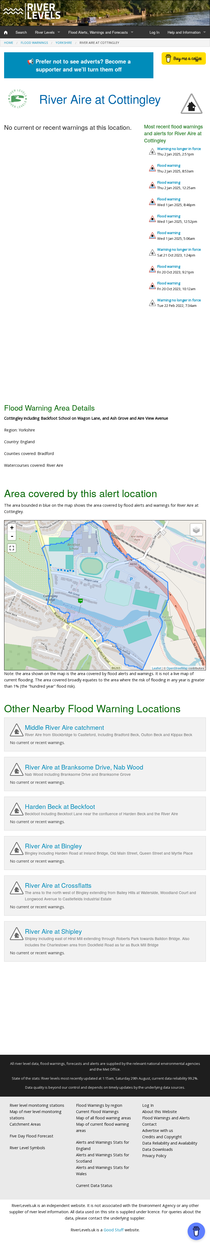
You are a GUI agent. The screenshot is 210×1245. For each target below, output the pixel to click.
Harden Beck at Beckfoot (60, 806)
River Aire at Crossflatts (58, 885)
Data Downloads (157, 1149)
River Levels (45, 32)
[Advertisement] (105, 357)
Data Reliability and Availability (169, 1143)
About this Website (159, 1111)
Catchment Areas (25, 1124)
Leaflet (156, 668)
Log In (154, 32)
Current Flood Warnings (97, 1111)
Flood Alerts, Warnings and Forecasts (98, 32)
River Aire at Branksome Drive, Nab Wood (84, 766)
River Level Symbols (27, 1147)
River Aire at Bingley (53, 845)
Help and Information (184, 32)
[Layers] (196, 530)
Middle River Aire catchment (64, 727)
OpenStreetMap (177, 668)
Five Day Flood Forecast (31, 1136)
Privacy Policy (154, 1155)
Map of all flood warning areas (103, 1117)
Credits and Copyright (162, 1136)
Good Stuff (114, 1229)
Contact (149, 1124)
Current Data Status (94, 1185)
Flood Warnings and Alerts (166, 1117)
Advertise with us (157, 1130)
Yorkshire (64, 43)
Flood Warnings (34, 43)
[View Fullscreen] (12, 548)
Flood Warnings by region (99, 1105)
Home (8, 43)
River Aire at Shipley (53, 931)
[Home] (5, 32)
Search (21, 32)
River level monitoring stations (37, 1105)
